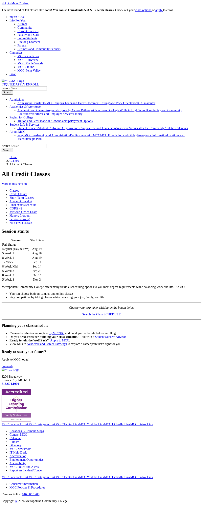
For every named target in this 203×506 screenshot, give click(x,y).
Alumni (22, 24)
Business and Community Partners (38, 49)
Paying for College (21, 117)
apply (159, 10)
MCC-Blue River (28, 56)
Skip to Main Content (15, 3)
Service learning (20, 219)
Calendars (181, 128)
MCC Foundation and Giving (118, 135)
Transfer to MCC (43, 103)
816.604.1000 (10, 383)
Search (6, 88)
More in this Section (14, 183)
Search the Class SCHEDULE (101, 314)
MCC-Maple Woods (30, 63)
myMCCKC (56, 333)
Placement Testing (97, 103)
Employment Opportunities (26, 459)
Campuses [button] (16, 52)
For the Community (152, 128)
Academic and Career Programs (37, 110)
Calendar (15, 438)
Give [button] (13, 74)
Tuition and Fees (27, 121)
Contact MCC (18, 434)
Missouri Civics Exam (23, 212)
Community (24, 27)
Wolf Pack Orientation (123, 103)
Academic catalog (21, 201)
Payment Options (82, 121)
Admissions (17, 99)
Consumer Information (24, 484)
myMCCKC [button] (17, 16)
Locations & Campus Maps (27, 431)
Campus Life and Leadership (97, 128)
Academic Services (128, 128)
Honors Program (20, 215)
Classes (14, 160)
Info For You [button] (18, 20)
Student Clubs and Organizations (58, 128)
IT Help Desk (18, 452)
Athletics (169, 128)
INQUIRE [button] (8, 84)
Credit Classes (18, 194)
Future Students (27, 38)
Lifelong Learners (28, 42)
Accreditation (18, 456)
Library (77, 113)
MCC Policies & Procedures (27, 487)
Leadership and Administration (51, 135)
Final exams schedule (23, 204)
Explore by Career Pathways (75, 110)
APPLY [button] (20, 84)
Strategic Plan (33, 139)
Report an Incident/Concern (27, 470)
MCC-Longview (27, 59)
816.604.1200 (30, 494)
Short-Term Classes (22, 197)
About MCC (17, 131)
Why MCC (24, 135)
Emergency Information (152, 135)
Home (13, 157)
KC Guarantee (146, 103)
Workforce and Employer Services (51, 113)
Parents (22, 45)
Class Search (101, 110)
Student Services (27, 128)
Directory (15, 445)
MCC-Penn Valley (29, 70)
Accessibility (18, 463)
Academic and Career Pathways (47, 344)
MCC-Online (25, 67)
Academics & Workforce (25, 106)
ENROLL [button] (32, 84)
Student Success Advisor (110, 336)
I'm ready (7, 366)
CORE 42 (16, 208)
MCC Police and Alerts (24, 466)
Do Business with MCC (85, 135)
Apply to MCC (59, 340)
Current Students (27, 31)
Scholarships (63, 121)
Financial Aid (46, 121)
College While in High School (128, 110)
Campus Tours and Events (70, 103)
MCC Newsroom (20, 449)
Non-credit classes (21, 222)
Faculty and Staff (28, 34)
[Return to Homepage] (10, 369)
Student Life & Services (24, 124)
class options (143, 10)
